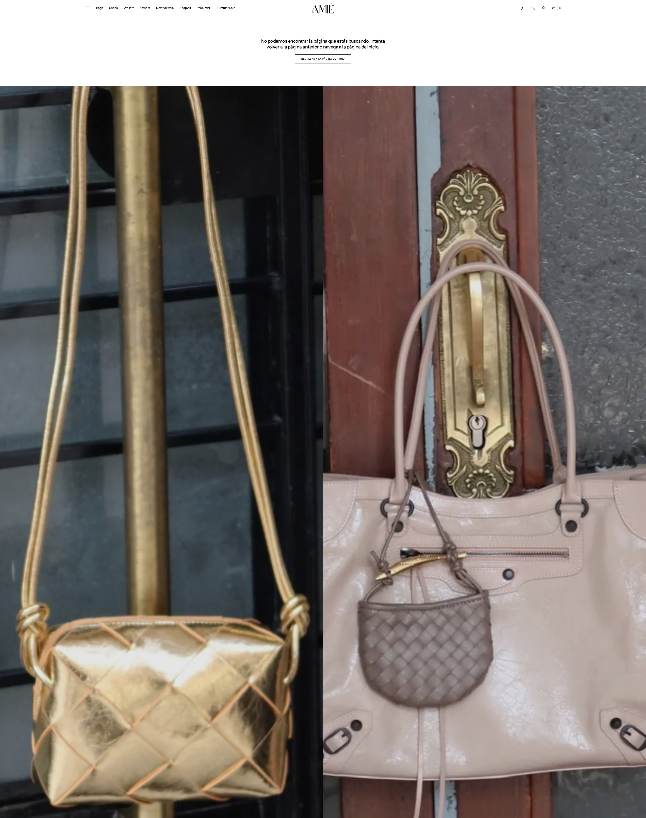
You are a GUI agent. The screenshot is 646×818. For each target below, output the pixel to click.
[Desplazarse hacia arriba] (638, 810)
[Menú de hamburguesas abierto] (88, 8)
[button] (521, 8)
